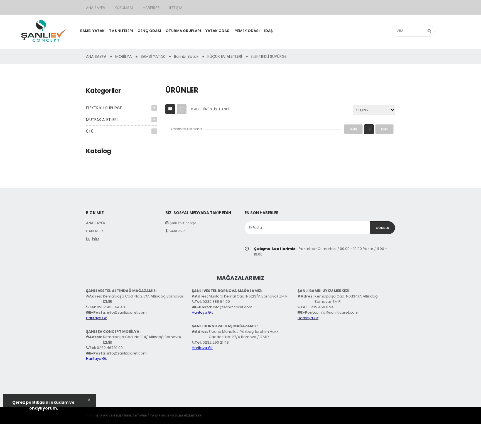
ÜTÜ (90, 131)
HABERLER (151, 7)
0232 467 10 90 (110, 347)
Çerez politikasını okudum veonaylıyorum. (43, 405)
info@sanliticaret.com (127, 312)
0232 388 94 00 (216, 301)
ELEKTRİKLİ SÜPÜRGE (104, 108)
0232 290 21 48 (216, 342)
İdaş (268, 30)
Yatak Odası (217, 30)
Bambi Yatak (92, 30)
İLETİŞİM (175, 7)
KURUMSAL (124, 7)
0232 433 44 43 (111, 307)
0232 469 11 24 (321, 307)
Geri (353, 129)
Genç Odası (149, 30)
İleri (384, 129)
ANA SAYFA (95, 7)
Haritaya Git (96, 318)
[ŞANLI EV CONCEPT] (43, 30)
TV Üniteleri (121, 30)
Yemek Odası (247, 30)
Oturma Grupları (183, 30)
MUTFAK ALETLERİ (101, 119)
